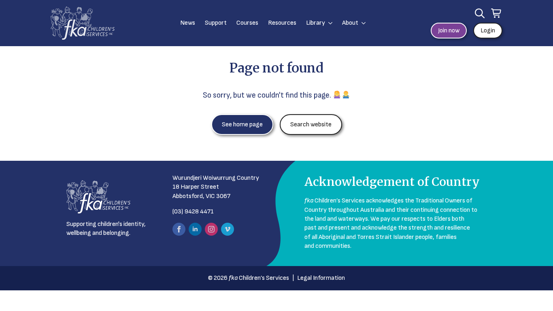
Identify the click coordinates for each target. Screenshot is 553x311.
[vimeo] (227, 229)
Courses (247, 23)
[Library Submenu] (328, 23)
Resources (282, 23)
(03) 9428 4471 (193, 211)
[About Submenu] (362, 23)
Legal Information (321, 278)
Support (216, 23)
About (350, 23)
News (187, 23)
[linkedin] (195, 229)
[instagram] (211, 229)
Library (315, 23)
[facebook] (178, 229)
